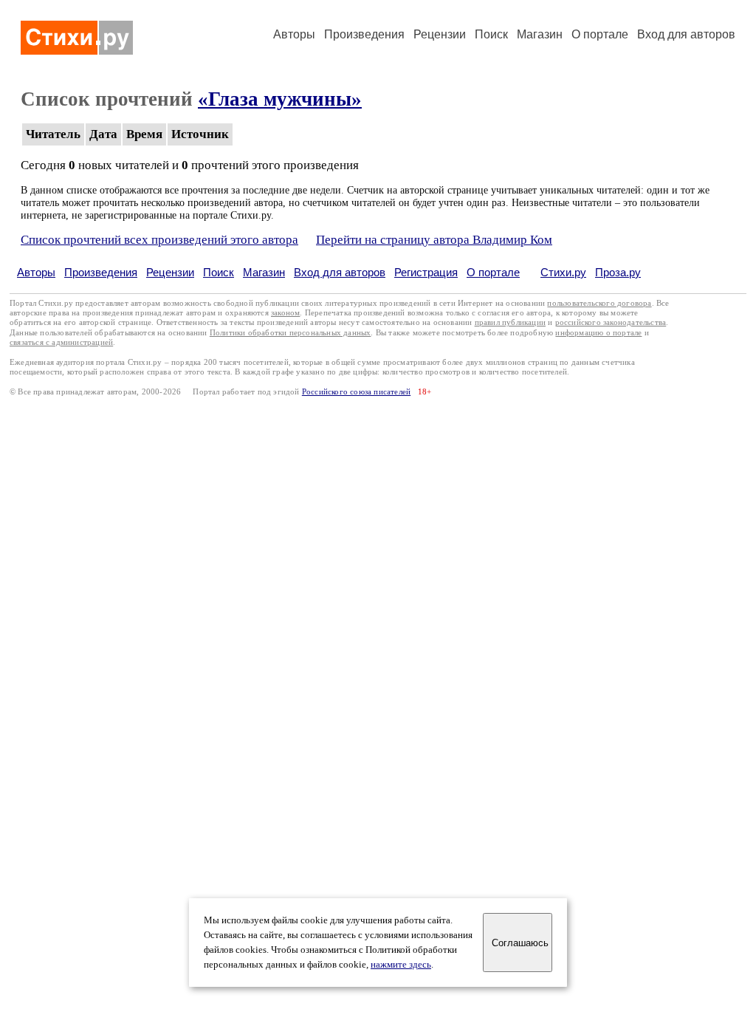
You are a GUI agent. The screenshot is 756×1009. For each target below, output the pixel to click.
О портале (493, 272)
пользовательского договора (599, 303)
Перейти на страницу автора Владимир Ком (434, 240)
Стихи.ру (563, 272)
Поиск (491, 34)
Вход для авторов (686, 34)
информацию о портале (598, 333)
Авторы (294, 34)
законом (285, 313)
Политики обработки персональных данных (290, 333)
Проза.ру (618, 272)
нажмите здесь (401, 965)
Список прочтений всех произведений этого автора (159, 240)
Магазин (540, 34)
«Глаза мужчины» (280, 99)
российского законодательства (611, 322)
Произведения (364, 34)
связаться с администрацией (61, 342)
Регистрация (426, 272)
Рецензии (439, 34)
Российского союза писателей (356, 392)
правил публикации (510, 322)
